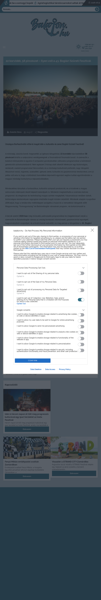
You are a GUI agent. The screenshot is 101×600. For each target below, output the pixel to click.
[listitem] (50, 268)
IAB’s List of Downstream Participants (40, 248)
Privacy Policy (65, 369)
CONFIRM (32, 360)
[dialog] (50, 300)
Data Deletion (35, 369)
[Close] (93, 231)
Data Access (50, 369)
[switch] (81, 273)
